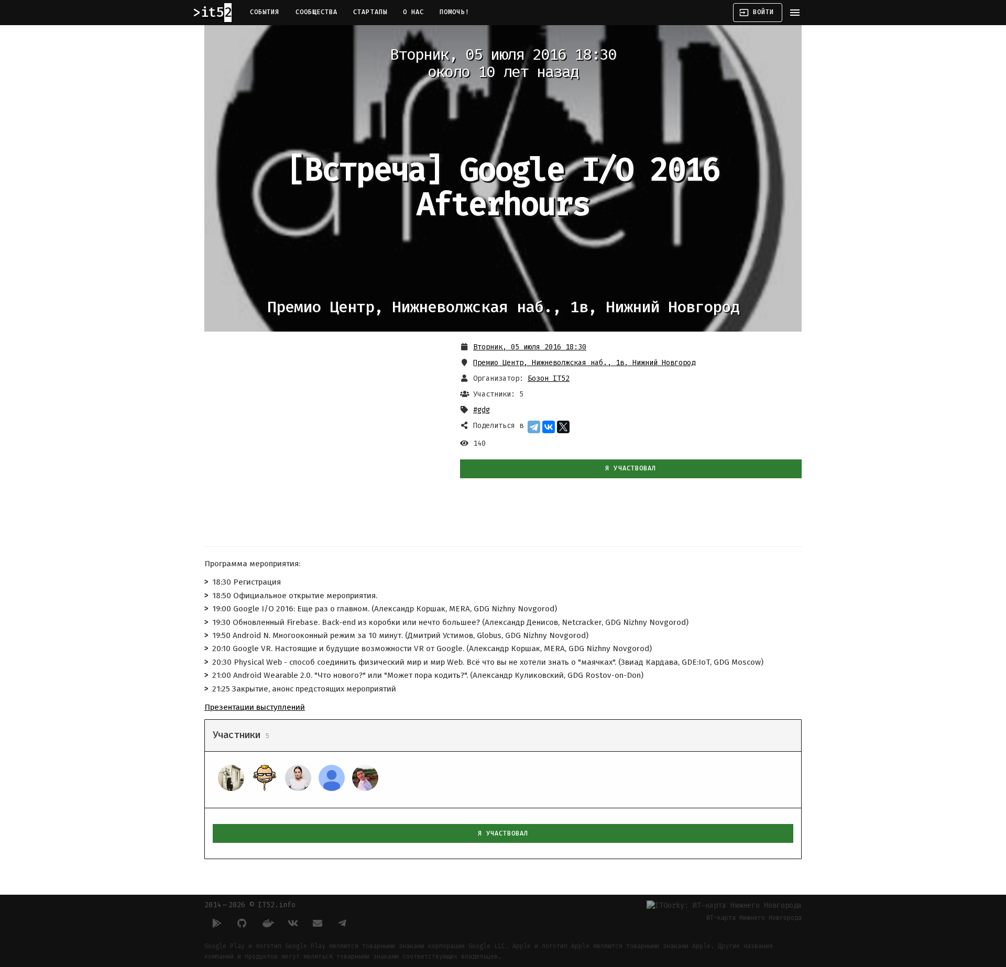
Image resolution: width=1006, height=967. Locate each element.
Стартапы (370, 12)
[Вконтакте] (292, 923)
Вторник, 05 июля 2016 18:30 (529, 347)
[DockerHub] (267, 923)
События (265, 12)
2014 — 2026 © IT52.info (250, 904)
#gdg (481, 409)
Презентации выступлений (254, 707)
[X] (563, 427)
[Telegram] (534, 427)
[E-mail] (317, 923)
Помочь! (454, 12)
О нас (413, 12)
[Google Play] (216, 923)
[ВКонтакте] (548, 427)
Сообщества (317, 12)
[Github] (242, 923)
